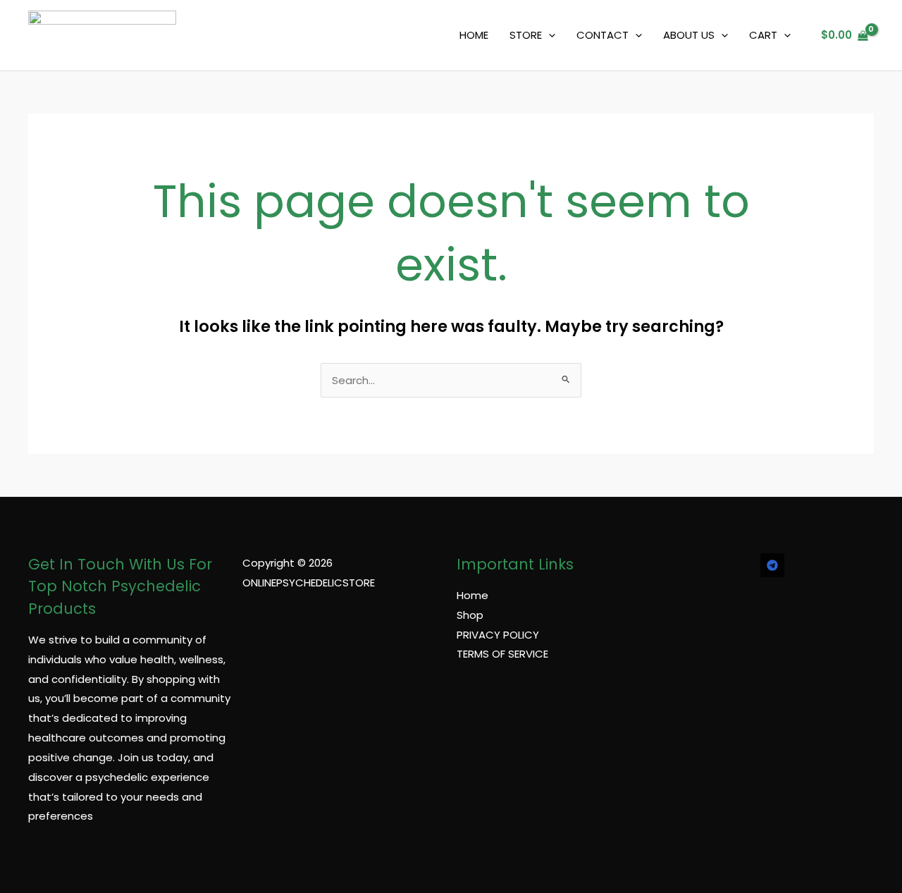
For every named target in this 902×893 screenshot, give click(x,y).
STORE (525, 34)
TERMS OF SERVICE (502, 653)
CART (763, 34)
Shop (470, 615)
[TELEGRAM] (772, 565)
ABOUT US (689, 34)
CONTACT (602, 34)
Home (472, 595)
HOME (473, 34)
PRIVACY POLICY (498, 634)
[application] (548, 35)
